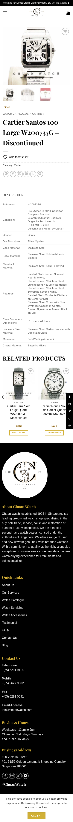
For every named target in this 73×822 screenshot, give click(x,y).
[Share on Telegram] (40, 174)
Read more (18, 433)
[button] (5, 12)
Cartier (38, 113)
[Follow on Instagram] (12, 776)
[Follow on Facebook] (5, 776)
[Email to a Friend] (20, 174)
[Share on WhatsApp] (6, 174)
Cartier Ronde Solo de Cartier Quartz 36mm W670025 (54, 410)
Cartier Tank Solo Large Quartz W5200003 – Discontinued (18, 412)
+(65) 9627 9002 (13, 683)
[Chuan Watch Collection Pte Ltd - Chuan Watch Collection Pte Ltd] (37, 12)
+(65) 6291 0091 (13, 696)
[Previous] (8, 56)
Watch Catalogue (15, 113)
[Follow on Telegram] (25, 776)
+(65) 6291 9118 (13, 670)
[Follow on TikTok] (19, 776)
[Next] (64, 56)
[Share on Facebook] (13, 174)
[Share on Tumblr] (33, 174)
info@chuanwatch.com (17, 709)
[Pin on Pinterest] (26, 174)
